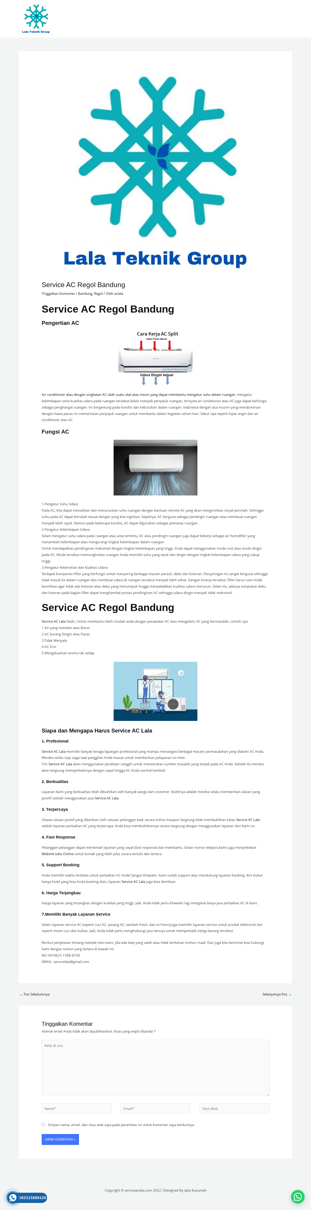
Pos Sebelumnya (34, 994)
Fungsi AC (55, 432)
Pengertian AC (60, 323)
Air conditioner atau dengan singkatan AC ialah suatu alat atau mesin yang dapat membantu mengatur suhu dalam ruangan (138, 394)
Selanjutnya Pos (277, 994)
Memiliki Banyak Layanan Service (77, 914)
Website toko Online (58, 853)
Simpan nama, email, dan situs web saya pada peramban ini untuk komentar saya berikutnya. (121, 1124)
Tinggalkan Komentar (58, 293)
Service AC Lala (53, 621)
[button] (298, 1197)
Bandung (85, 293)
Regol (98, 293)
